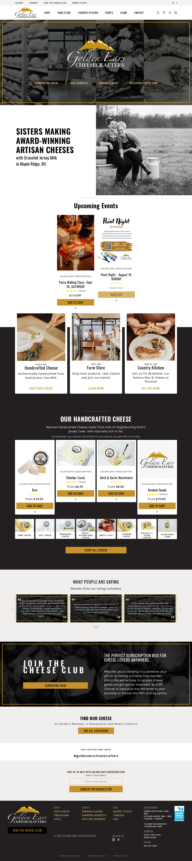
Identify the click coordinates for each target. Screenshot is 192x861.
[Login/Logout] (169, 12)
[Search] (158, 12)
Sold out (116, 294)
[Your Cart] (175, 12)
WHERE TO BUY (122, 811)
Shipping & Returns (69, 856)
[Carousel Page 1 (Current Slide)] (94, 627)
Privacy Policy (121, 856)
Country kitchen (88, 13)
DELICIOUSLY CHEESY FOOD (143, 83)
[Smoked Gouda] (157, 459)
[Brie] (34, 459)
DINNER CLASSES (92, 811)
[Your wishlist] (164, 12)
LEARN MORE (96, 388)
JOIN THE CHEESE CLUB (27, 830)
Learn (123, 13)
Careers (33, 3)
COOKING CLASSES (108, 83)
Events (109, 13)
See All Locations (96, 730)
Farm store (64, 13)
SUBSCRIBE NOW (55, 685)
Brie (35, 490)
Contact (139, 13)
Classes (19, 3)
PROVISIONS (61, 815)
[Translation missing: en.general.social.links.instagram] (173, 3)
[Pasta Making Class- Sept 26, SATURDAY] (75, 242)
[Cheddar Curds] (75, 453)
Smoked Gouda (157, 490)
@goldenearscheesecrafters (96, 756)
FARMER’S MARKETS (94, 815)
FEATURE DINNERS (93, 819)
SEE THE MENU (151, 388)
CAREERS (118, 815)
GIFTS (57, 819)
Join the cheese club (55, 3)
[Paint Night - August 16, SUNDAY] (116, 239)
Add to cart (76, 302)
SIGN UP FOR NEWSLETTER (96, 789)
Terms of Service (97, 856)
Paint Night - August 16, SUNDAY (116, 277)
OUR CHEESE (62, 811)
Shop (47, 13)
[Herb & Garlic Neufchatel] (116, 453)
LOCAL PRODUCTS (78, 83)
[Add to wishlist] (75, 308)
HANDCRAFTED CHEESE (46, 83)
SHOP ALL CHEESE (96, 550)
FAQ (115, 819)
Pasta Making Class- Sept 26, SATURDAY (75, 284)
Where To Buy (79, 3)
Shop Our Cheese (41, 388)
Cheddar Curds (75, 478)
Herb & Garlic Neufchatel (116, 478)
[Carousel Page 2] (97, 627)
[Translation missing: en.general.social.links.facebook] (176, 3)
